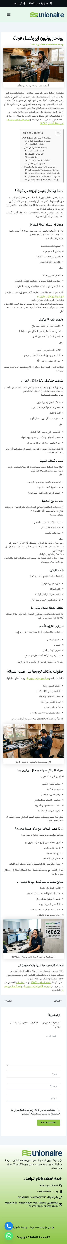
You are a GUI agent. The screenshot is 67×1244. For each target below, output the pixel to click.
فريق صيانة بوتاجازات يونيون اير (36, 986)
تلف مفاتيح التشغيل (36, 154)
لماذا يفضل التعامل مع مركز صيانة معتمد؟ (44, 173)
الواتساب (20, 982)
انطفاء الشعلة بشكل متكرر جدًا (40, 160)
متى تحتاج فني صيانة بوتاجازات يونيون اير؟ (43, 170)
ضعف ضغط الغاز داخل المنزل (36, 147)
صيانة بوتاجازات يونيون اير (37, 678)
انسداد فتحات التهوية (36, 151)
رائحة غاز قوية (33, 157)
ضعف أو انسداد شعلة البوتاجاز (39, 141)
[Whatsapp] (9, 1236)
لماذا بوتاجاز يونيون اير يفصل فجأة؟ (37, 137)
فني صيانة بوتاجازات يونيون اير (50, 296)
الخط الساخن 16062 (41, 982)
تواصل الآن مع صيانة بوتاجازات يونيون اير (43, 179)
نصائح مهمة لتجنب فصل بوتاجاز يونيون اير (44, 176)
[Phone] (9, 1226)
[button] (9, 14)
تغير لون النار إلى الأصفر (37, 163)
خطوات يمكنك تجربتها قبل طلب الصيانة (40, 166)
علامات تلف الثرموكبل (36, 144)
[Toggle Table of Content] (56, 133)
